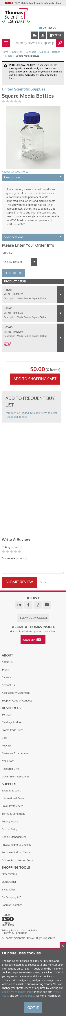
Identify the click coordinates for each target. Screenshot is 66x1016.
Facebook (28, 605)
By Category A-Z (11, 897)
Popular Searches (12, 905)
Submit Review (19, 582)
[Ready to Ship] (7, 348)
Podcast (6, 745)
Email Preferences (12, 806)
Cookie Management (14, 837)
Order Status (9, 874)
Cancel (43, 582)
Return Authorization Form (17, 860)
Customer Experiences (15, 753)
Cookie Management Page (17, 992)
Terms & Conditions (13, 814)
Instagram (38, 605)
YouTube (47, 605)
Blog (4, 738)
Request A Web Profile (15, 171)
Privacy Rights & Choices (16, 845)
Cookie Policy (10, 829)
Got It (33, 1007)
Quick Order (9, 882)
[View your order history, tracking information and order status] (34, 35)
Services (7, 714)
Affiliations (8, 761)
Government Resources (15, 776)
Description (12, 177)
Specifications (13, 237)
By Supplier (8, 889)
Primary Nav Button (6, 43)
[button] (60, 294)
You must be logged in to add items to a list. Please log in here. (32, 415)
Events (6, 669)
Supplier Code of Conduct (17, 700)
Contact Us (49, 27)
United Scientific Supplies (23, 89)
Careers (6, 677)
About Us (7, 662)
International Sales (13, 798)
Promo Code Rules (12, 730)
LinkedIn (19, 605)
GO (60, 43)
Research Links (11, 769)
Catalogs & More (12, 722)
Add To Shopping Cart (35, 378)
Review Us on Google (33, 618)
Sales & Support (11, 790)
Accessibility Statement (16, 693)
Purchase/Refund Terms (16, 852)
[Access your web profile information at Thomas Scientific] (42, 35)
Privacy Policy (10, 821)
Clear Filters (13, 273)
